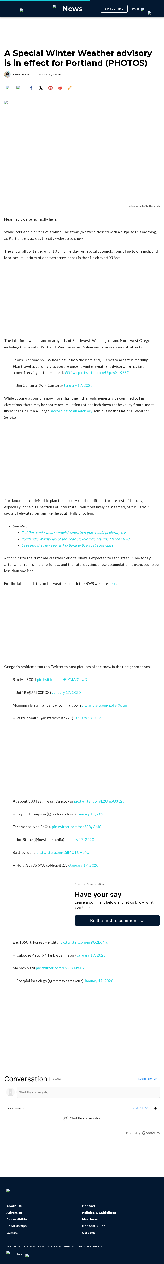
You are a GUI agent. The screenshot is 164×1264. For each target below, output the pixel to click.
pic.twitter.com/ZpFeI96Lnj (104, 705)
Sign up (152, 1078)
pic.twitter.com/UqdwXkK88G (103, 372)
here (112, 583)
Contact (88, 1206)
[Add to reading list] (18, 88)
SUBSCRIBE (114, 8)
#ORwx (71, 372)
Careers (88, 1233)
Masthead (90, 1219)
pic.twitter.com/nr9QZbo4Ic (84, 942)
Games (12, 1233)
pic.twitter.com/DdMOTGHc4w (62, 852)
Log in (142, 1078)
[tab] (16, 1108)
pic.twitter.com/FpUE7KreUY (60, 968)
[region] (82, 1105)
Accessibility (16, 1219)
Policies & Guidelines (99, 1213)
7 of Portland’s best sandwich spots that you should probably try (73, 532)
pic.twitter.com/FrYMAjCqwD (62, 679)
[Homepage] (15, 1189)
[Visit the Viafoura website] (151, 1133)
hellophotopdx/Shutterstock (144, 206)
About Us (14, 1206)
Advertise (14, 1213)
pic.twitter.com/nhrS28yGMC (76, 826)
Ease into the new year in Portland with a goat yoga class (67, 545)
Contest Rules (93, 1226)
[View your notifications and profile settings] (155, 1108)
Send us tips (16, 1226)
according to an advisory (72, 411)
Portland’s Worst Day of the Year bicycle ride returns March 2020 (75, 539)
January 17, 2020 (78, 385)
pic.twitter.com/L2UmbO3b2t (99, 801)
